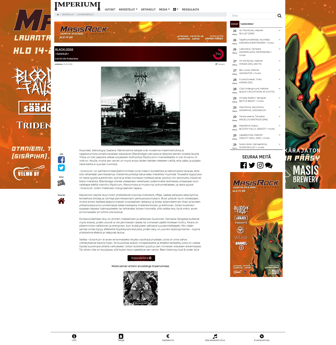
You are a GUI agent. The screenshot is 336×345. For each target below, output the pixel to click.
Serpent (221, 64)
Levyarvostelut (85, 14)
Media (163, 9)
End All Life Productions (66, 58)
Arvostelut (127, 9)
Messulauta (190, 9)
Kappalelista (140, 258)
